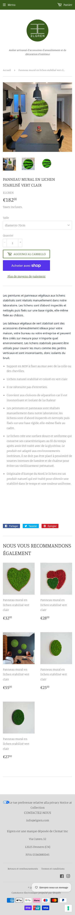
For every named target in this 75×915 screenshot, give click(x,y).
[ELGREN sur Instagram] (68, 876)
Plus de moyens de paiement (27, 276)
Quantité (8, 235)
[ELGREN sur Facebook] (62, 876)
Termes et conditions (52, 868)
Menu (11, 5)
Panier (67, 5)
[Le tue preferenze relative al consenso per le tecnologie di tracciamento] (68, 908)
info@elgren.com (37, 820)
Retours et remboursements (23, 868)
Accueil (7, 70)
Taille (6, 217)
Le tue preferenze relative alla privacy (34, 802)
